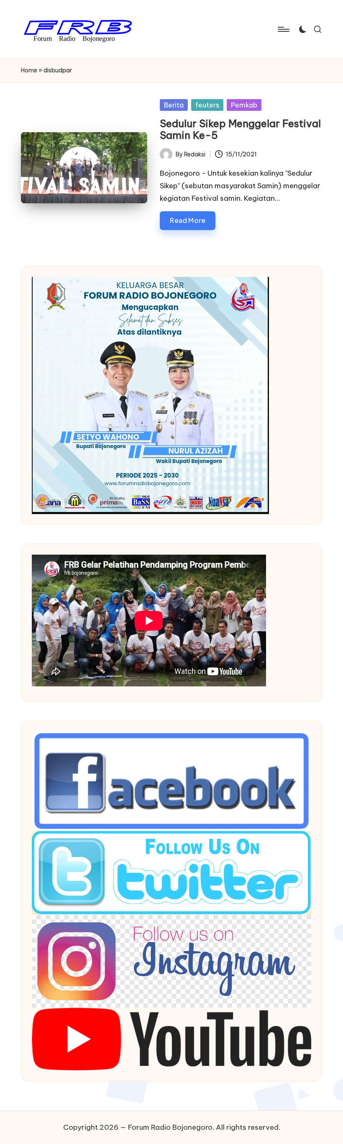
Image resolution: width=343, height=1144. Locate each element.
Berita (174, 105)
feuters (207, 105)
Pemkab (244, 105)
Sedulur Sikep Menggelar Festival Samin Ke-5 (240, 129)
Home (29, 70)
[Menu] (283, 29)
